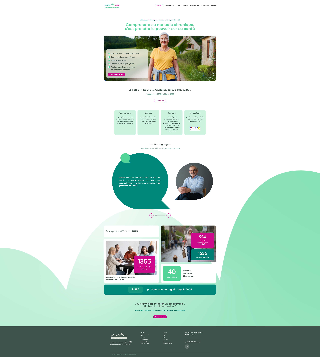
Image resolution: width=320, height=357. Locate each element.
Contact (213, 5)
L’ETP (178, 5)
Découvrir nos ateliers (116, 74)
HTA (164, 337)
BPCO (164, 334)
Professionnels (194, 5)
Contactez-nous (160, 316)
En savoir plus (160, 100)
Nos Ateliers (205, 5)
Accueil (159, 5)
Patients (185, 5)
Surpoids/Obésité (167, 343)
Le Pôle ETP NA (170, 5)
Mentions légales (145, 343)
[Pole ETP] (112, 5)
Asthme (165, 332)
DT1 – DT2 (165, 339)
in (187, 346)
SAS (164, 335)
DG (163, 341)
